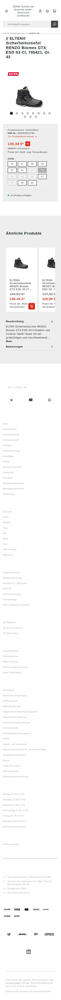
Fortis (6, 517)
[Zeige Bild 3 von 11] (22, 113)
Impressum (8, 690)
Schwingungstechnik (13, 483)
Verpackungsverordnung (15, 776)
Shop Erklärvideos (12, 672)
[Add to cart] (31, 306)
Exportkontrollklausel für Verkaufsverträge (24, 749)
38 (32, 164)
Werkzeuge (9, 494)
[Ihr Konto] (40, 11)
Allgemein (8, 555)
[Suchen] (54, 24)
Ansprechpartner (11, 572)
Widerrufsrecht (10, 662)
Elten (5, 538)
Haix (5, 544)
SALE (6, 424)
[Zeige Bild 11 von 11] (36, 117)
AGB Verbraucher (12, 706)
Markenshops (11, 506)
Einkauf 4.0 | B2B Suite (15, 583)
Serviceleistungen (12, 594)
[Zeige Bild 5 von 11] (33, 113)
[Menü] (6, 11)
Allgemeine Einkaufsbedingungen (20, 711)
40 (12, 170)
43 (42, 170)
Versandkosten (10, 651)
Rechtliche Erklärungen (15, 695)
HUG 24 (7, 588)
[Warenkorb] (54, 11)
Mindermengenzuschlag (15, 667)
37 (22, 164)
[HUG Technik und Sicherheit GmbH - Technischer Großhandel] (23, 11)
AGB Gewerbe (10, 701)
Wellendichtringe (11, 451)
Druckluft (7, 478)
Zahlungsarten (10, 656)
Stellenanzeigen (11, 844)
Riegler (6, 522)
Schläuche (8, 472)
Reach (6, 760)
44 (12, 176)
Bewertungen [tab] (14, 346)
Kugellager (8, 456)
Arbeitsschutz (10, 429)
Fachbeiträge (10, 599)
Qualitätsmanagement (14, 755)
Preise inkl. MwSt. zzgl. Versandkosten (28, 152)
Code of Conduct (11, 766)
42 (32, 170)
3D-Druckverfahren (13, 628)
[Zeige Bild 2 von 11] (17, 113)
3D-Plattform (9, 622)
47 (42, 176)
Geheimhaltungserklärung (16, 722)
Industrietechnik (11, 434)
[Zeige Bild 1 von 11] (11, 113)
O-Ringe (7, 445)
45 (22, 176)
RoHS (6, 738)
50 (32, 183)
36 (12, 164)
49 (22, 183)
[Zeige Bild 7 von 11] (44, 113)
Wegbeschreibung (12, 578)
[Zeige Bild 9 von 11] (25, 117)
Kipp (5, 528)
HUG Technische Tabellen (16, 605)
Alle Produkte (10, 549)
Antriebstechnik (11, 440)
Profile (6, 461)
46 (32, 176)
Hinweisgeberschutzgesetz (16, 733)
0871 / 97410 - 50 (17, 387)
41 (22, 170)
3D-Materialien (10, 633)
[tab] (30, 331)
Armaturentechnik (12, 467)
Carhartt (7, 511)
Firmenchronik (10, 728)
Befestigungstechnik (13, 488)
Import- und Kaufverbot (15, 744)
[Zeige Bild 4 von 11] (28, 113)
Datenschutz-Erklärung (15, 717)
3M (4, 533)
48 (12, 183)
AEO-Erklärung (10, 771)
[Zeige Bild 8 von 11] (49, 113)
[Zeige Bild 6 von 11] (38, 113)
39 (42, 164)
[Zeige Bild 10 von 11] (30, 117)
